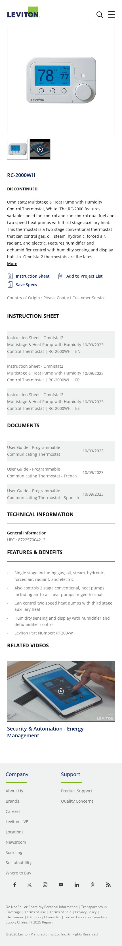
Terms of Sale (60, 912)
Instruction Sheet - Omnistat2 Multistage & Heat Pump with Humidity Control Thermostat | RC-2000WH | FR (44, 373)
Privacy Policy (85, 912)
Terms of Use (35, 912)
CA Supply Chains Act (44, 917)
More (12, 263)
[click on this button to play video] (40, 149)
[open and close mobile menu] (111, 14)
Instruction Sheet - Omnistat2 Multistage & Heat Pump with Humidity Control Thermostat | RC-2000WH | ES (44, 401)
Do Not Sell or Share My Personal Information (41, 906)
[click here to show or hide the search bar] (99, 14)
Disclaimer (15, 917)
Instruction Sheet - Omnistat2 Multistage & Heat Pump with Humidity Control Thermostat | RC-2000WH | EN (44, 344)
